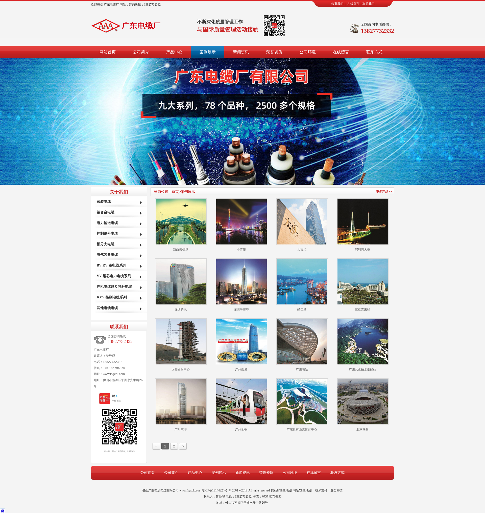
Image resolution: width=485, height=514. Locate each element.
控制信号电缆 (107, 233)
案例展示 (208, 52)
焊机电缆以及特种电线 (114, 287)
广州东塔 (181, 429)
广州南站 (302, 369)
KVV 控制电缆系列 (112, 297)
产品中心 (174, 52)
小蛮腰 (241, 249)
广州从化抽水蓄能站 (362, 369)
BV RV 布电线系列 (111, 265)
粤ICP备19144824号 (214, 490)
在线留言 (353, 4)
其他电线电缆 (107, 308)
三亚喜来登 (362, 309)
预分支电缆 (105, 244)
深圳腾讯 (181, 309)
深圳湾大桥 (362, 249)
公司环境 (308, 52)
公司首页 (147, 473)
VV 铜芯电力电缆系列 (114, 276)
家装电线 (104, 201)
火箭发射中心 (181, 369)
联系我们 (368, 4)
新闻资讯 (241, 52)
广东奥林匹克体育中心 (302, 429)
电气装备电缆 (107, 255)
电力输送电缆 (107, 223)
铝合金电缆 (105, 212)
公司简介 (141, 52)
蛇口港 (301, 309)
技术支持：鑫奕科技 (329, 490)
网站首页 (108, 52)
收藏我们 (337, 4)
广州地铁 (241, 429)
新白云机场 (180, 249)
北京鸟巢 (362, 429)
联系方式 (374, 52)
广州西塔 (241, 369)
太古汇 (301, 249)
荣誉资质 (274, 52)
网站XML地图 (302, 490)
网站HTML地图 (281, 490)
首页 (176, 192)
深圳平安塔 (241, 309)
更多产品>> (384, 191)
